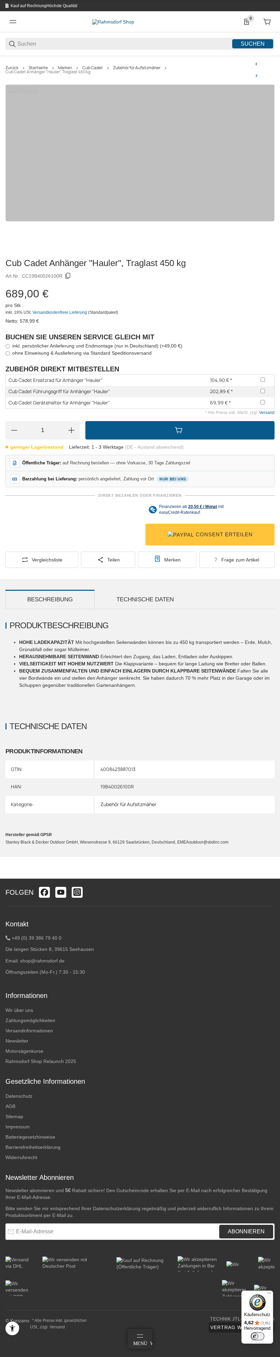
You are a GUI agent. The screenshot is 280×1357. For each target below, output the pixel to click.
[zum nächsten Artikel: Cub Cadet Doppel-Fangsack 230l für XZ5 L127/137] (256, 75)
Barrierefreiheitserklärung (32, 1147)
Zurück (11, 68)
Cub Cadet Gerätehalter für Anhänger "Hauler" (59, 402)
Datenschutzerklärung (116, 1208)
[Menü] (269, 1295)
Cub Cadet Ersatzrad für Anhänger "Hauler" (55, 380)
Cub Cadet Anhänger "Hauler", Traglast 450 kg (47, 72)
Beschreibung (50, 599)
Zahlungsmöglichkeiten (30, 1020)
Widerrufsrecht (21, 1157)
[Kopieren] (68, 276)
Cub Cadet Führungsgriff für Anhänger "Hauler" (59, 391)
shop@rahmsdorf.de (42, 960)
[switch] (257, 1336)
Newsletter (16, 1041)
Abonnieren (246, 1231)
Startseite (38, 68)
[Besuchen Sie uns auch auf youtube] (60, 892)
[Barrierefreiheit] (12, 1328)
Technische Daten (145, 599)
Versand (267, 412)
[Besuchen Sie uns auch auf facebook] (44, 892)
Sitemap (14, 1116)
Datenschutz (18, 1096)
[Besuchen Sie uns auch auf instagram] (77, 892)
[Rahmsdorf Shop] (113, 21)
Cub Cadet (92, 68)
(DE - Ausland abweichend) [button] (154, 447)
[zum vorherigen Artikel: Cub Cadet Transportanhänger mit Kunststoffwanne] (256, 64)
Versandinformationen (29, 1030)
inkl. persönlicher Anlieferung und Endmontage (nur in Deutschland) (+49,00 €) (97, 346)
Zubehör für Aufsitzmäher (136, 68)
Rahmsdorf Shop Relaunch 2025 (40, 1061)
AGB (10, 1106)
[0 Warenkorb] (267, 21)
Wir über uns (19, 1010)
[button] (269, 875)
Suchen (253, 44)
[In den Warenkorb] (180, 430)
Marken (65, 68)
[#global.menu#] (12, 21)
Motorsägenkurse (24, 1051)
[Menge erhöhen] (71, 430)
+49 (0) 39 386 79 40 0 (36, 938)
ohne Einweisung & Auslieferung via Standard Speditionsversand (82, 353)
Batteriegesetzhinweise (30, 1137)
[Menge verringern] (14, 430)
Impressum (17, 1126)
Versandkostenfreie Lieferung (60, 312)
